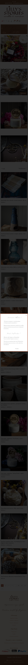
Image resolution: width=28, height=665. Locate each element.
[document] (14, 332)
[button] (26, 315)
